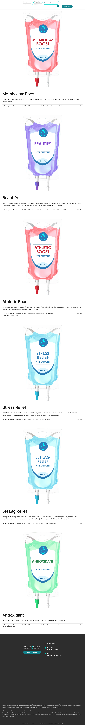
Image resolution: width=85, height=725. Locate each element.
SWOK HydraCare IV (9, 106)
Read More (80, 106)
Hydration (46, 209)
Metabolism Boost (19, 93)
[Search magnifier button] (57, 3)
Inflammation (53, 209)
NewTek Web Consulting (57, 723)
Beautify (10, 197)
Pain (47, 523)
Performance (5, 315)
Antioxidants (39, 106)
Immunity (57, 625)
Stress (41, 419)
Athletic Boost (15, 301)
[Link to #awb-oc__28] (58, 6)
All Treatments (31, 106)
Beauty (37, 209)
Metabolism (50, 106)
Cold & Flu (45, 625)
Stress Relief (14, 407)
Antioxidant (13, 615)
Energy (45, 106)
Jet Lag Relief (14, 511)
